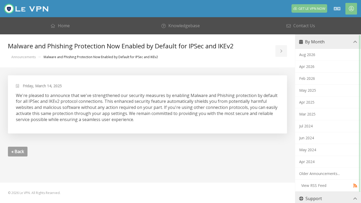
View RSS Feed (312, 185)
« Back (17, 151)
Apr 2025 (306, 102)
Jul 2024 (306, 125)
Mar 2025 (307, 114)
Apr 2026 (306, 66)
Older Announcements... (319, 173)
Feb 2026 (307, 78)
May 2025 (307, 90)
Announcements (23, 57)
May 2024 (307, 149)
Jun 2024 (306, 137)
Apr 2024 (306, 161)
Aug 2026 (307, 54)
